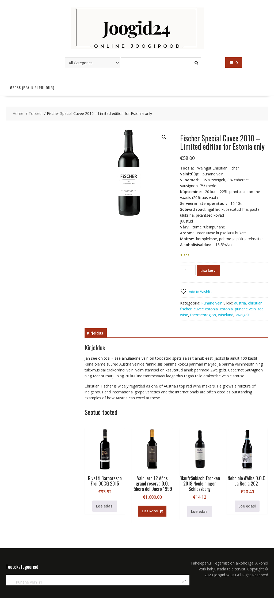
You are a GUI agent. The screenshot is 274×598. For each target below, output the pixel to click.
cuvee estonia (206, 308)
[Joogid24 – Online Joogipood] (137, 47)
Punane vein (211, 303)
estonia (226, 308)
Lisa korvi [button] (150, 511)
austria (240, 303)
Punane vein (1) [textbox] (96, 582)
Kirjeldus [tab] (95, 333)
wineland (225, 314)
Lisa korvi (208, 270)
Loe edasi (104, 506)
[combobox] (97, 580)
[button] (164, 137)
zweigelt (242, 314)
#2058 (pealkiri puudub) (32, 87)
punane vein (245, 308)
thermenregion (203, 314)
